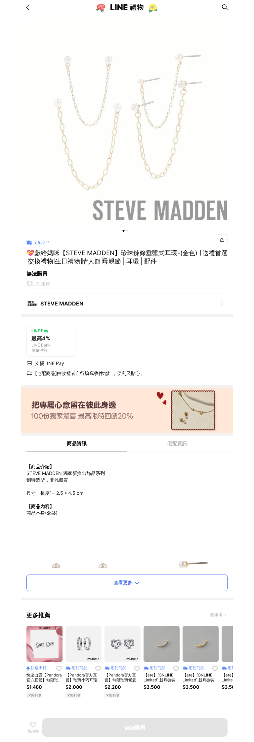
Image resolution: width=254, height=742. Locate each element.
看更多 (216, 615)
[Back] (29, 7)
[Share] (222, 239)
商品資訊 (77, 443)
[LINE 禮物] (127, 7)
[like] (59, 668)
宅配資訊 (177, 443)
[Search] (225, 7)
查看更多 (123, 582)
